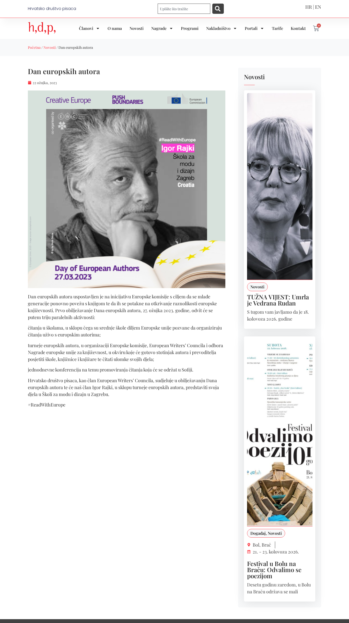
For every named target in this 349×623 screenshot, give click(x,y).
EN (318, 7)
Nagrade (159, 28)
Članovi (86, 28)
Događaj (258, 533)
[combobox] (184, 9)
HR (308, 7)
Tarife (277, 28)
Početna (34, 47)
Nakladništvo (218, 28)
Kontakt (298, 28)
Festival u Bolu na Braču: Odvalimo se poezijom (274, 569)
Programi (190, 28)
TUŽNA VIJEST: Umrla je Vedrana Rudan (278, 300)
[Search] (218, 9)
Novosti (137, 28)
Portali (251, 28)
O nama (115, 28)
